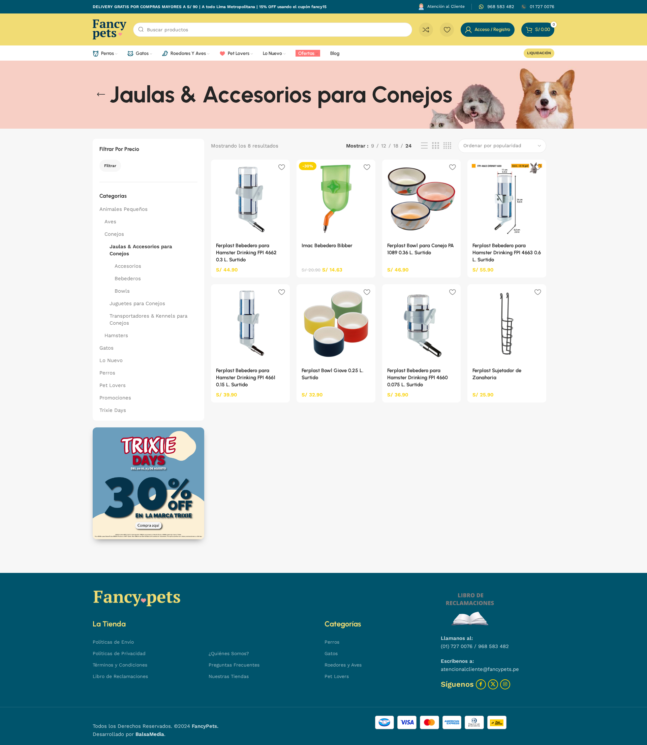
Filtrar (110, 165)
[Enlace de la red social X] (493, 684)
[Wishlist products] (446, 29)
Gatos (106, 348)
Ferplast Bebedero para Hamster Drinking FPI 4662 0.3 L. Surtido (246, 252)
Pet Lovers (112, 385)
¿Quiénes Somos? (229, 653)
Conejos (114, 234)
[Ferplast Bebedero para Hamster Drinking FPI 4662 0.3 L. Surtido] (250, 199)
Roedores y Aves (343, 665)
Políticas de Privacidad (119, 653)
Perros (107, 373)
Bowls (122, 291)
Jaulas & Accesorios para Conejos (141, 250)
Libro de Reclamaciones (120, 676)
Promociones (115, 398)
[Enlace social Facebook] (481, 684)
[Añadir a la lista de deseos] (281, 167)
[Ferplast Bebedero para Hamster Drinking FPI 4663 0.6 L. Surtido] (506, 199)
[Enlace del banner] (148, 483)
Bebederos (128, 279)
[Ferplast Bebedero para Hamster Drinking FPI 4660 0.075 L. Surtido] (421, 323)
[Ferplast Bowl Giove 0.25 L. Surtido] (336, 323)
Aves (110, 222)
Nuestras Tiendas (229, 676)
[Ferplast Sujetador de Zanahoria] (506, 323)
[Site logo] (109, 29)
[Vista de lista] (424, 146)
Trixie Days (112, 410)
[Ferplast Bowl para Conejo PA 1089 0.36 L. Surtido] (421, 199)
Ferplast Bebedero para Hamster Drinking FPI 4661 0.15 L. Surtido (245, 377)
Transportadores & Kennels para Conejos (148, 319)
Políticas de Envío (113, 642)
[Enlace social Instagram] (505, 684)
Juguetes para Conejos (137, 303)
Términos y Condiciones (120, 665)
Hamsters (116, 335)
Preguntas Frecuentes (234, 665)
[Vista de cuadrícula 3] (435, 146)
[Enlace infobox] (496, 7)
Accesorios (128, 266)
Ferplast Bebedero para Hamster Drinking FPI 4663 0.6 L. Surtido (506, 252)
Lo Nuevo (111, 360)
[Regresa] (101, 94)
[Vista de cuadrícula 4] (447, 146)
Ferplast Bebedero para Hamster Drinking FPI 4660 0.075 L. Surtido (417, 377)
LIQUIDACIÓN (539, 53)
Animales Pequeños (123, 209)
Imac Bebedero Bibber (327, 245)
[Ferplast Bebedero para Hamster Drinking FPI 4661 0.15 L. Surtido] (250, 323)
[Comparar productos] (425, 29)
